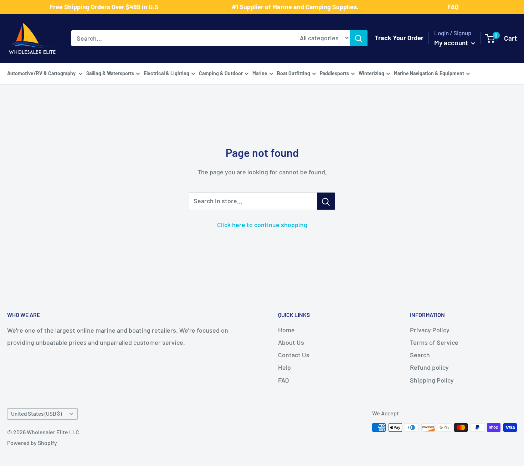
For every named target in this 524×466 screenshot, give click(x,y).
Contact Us (293, 355)
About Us (291, 342)
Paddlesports (334, 73)
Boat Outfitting (293, 73)
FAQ (283, 380)
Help (284, 367)
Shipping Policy (432, 380)
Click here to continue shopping (262, 225)
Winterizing (371, 73)
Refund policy (429, 367)
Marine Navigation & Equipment (429, 73)
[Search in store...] (326, 201)
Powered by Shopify (32, 442)
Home (286, 330)
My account (451, 43)
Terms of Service (434, 342)
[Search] (359, 38)
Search (420, 355)
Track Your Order (399, 38)
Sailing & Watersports (110, 73)
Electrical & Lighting (166, 73)
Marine (259, 73)
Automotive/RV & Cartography (42, 73)
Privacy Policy (429, 330)
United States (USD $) (36, 413)
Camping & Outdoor (221, 73)
